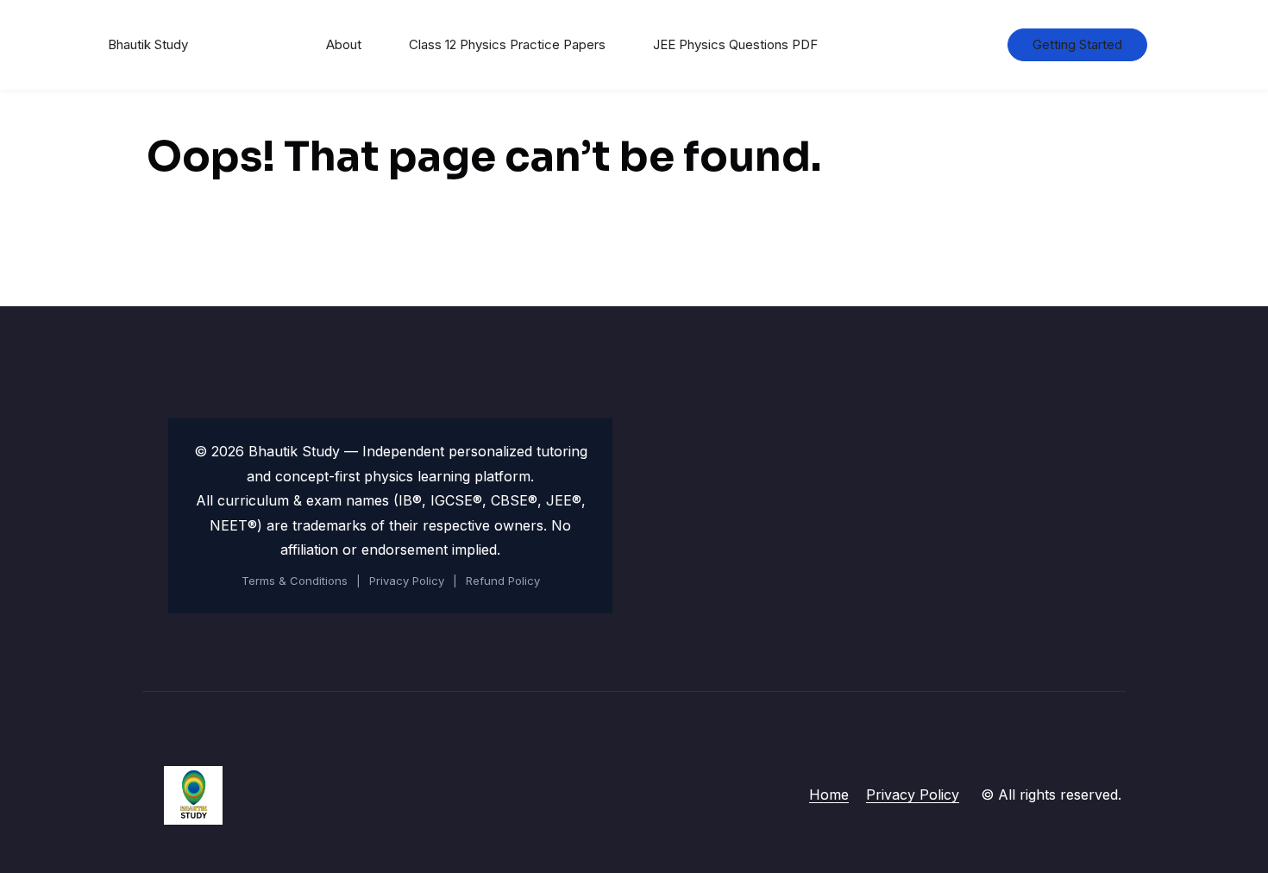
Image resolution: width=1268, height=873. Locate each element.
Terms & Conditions (295, 580)
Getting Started (1077, 44)
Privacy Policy (406, 580)
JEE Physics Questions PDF (735, 44)
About (343, 44)
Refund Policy (503, 580)
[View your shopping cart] (966, 45)
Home (829, 794)
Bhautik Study (148, 44)
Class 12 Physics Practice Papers (507, 44)
